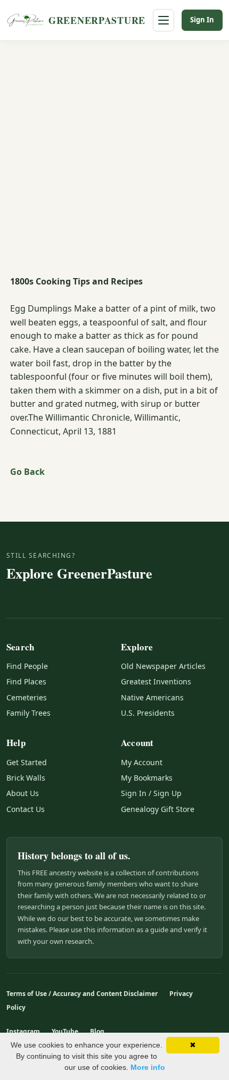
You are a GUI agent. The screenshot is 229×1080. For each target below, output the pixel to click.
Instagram (23, 1031)
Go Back (27, 472)
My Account (141, 762)
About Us (22, 793)
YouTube (65, 1031)
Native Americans (152, 697)
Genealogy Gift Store (157, 809)
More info (147, 1067)
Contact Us (25, 809)
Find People (27, 666)
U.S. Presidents (148, 713)
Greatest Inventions (156, 681)
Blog (97, 1031)
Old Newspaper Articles (163, 666)
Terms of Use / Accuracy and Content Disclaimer (82, 993)
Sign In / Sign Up (151, 793)
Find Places (26, 681)
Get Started (26, 762)
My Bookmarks (147, 778)
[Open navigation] (163, 20)
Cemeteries (26, 697)
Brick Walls (25, 778)
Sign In (202, 19)
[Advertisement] (114, 160)
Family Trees (28, 713)
